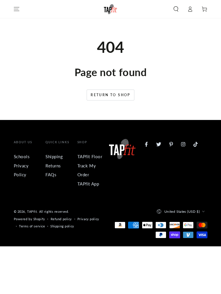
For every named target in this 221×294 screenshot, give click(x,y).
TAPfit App (88, 183)
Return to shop (110, 95)
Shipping (54, 156)
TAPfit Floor (89, 156)
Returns (53, 165)
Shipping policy (62, 226)
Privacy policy (88, 219)
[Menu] (16, 9)
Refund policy (61, 219)
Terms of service (32, 226)
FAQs (50, 174)
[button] (176, 9)
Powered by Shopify (29, 219)
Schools (22, 156)
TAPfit (32, 211)
